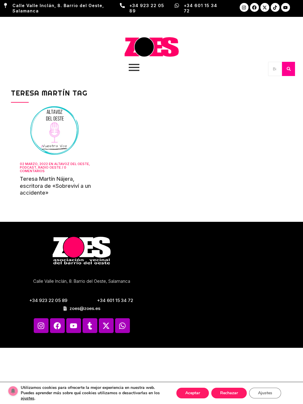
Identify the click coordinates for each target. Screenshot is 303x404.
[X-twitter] (264, 7)
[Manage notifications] (13, 391)
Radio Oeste (49, 167)
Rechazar (229, 393)
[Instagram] (244, 7)
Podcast (28, 167)
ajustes (27, 398)
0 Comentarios (43, 169)
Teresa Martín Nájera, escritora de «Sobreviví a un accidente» (55, 186)
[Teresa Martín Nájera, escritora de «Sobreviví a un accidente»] (55, 131)
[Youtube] (285, 7)
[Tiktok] (275, 7)
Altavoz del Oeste (71, 164)
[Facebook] (254, 7)
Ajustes (265, 393)
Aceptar (192, 393)
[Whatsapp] (122, 325)
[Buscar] (288, 69)
